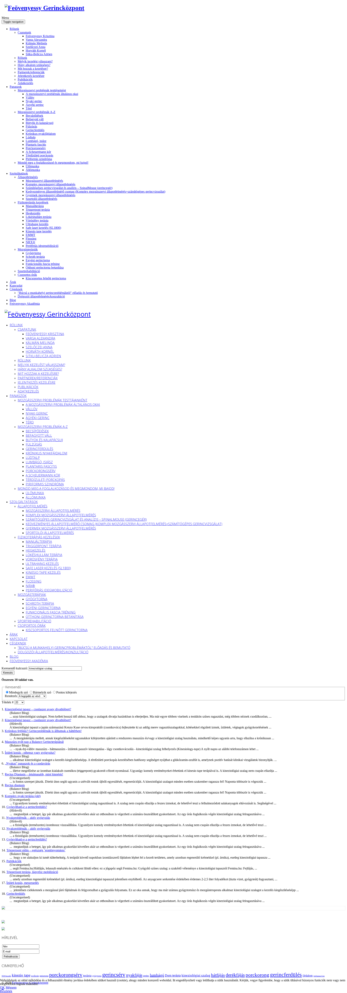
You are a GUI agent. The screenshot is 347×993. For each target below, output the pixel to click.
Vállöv (30, 97)
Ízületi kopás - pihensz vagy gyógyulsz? (30, 752)
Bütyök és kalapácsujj (39, 123)
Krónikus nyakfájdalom (41, 133)
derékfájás (235, 975)
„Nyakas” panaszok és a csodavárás (27, 763)
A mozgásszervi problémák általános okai (52, 94)
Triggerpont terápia (38, 209)
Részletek (6, 991)
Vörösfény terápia (37, 220)
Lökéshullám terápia (38, 217)
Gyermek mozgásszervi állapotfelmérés (50, 195)
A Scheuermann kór (38, 151)
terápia (87, 975)
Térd (29, 108)
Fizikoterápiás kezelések (33, 202)
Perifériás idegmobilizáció (42, 245)
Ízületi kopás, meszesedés (22, 883)
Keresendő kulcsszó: (15, 668)
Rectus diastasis (15, 785)
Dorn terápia (173, 975)
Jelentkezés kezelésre (31, 76)
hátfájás (218, 975)
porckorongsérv (65, 975)
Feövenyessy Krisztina (40, 36)
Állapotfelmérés (28, 177)
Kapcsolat (16, 285)
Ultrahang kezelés (37, 224)
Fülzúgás (31, 126)
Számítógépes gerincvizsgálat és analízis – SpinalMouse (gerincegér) (69, 188)
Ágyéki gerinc (35, 104)
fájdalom (308, 975)
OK (2, 987)
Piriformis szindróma (39, 159)
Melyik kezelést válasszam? (35, 61)
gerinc (146, 975)
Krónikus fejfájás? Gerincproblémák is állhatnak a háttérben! (43, 731)
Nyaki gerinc (34, 101)
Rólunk (14, 29)
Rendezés (11, 696)
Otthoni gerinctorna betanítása (45, 267)
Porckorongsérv (36, 148)
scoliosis (35, 976)
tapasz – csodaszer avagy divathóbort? (38, 709)
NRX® (30, 242)
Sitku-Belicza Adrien (39, 54)
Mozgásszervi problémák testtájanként (42, 90)
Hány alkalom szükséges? (34, 65)
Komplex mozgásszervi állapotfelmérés (50, 184)
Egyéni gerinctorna (38, 260)
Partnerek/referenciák (31, 72)
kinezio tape (21, 975)
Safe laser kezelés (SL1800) (43, 227)
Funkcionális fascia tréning (43, 264)
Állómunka (33, 170)
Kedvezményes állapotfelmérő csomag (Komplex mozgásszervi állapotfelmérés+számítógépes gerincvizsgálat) (95, 191)
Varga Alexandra (36, 39)
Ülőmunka (32, 166)
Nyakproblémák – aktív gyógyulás (28, 817)
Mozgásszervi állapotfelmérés (44, 180)
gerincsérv (113, 975)
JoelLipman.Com (319, 976)
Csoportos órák (27, 274)
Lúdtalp (31, 137)
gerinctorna (44, 976)
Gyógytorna (33, 253)
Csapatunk (24, 32)
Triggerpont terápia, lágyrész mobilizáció (32, 872)
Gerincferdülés (35, 130)
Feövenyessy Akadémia (25, 303)
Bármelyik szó (42, 692)
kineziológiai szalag (196, 975)
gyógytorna (96, 976)
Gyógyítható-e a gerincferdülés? (26, 807)
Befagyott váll (35, 119)
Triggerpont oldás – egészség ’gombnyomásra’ (35, 850)
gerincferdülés (286, 975)
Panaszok (16, 86)
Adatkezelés (25, 83)
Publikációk (25, 79)
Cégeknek (16, 289)
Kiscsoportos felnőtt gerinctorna (46, 278)
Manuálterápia (35, 206)
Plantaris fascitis (36, 144)
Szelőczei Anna (35, 47)
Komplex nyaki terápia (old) (23, 796)
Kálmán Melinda (36, 43)
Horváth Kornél (36, 50)
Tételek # (8, 702)
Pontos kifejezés (66, 692)
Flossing (31, 238)
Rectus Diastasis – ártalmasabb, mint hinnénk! (34, 774)
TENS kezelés (6, 976)
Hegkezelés (33, 213)
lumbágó (157, 975)
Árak (13, 282)
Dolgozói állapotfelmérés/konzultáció (41, 296)
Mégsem (11, 987)
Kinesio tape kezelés (39, 231)
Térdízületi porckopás (39, 155)
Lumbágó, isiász (36, 141)
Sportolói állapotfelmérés (41, 198)
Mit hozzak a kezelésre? (33, 68)
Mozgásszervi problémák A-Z (36, 112)
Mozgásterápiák (28, 249)
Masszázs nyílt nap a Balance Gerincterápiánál (34, 741)
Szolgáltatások (19, 173)
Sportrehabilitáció (29, 271)
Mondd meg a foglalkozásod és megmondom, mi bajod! (53, 162)
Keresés (8, 672)
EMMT (30, 235)
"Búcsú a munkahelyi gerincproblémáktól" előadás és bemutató (58, 293)
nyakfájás (134, 975)
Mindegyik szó (19, 692)
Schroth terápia (35, 256)
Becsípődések (34, 115)
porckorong (257, 975)
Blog (13, 300)
